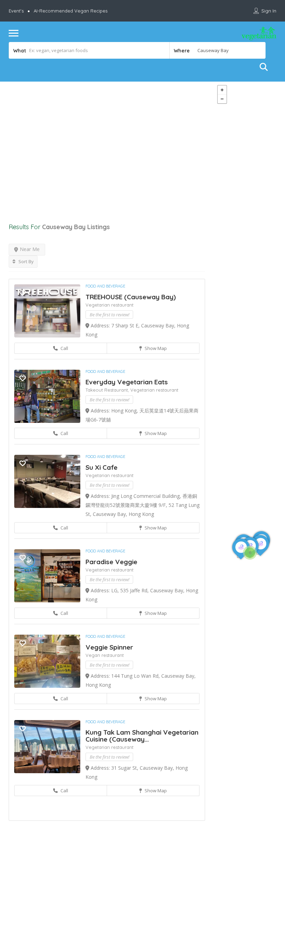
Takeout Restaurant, (108, 390)
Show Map (155, 348)
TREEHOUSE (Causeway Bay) (131, 297)
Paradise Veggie (111, 562)
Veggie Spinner (109, 647)
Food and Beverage (105, 286)
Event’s (16, 11)
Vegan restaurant (105, 655)
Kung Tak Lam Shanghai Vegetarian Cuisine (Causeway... (142, 735)
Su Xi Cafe (101, 467)
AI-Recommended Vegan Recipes (70, 11)
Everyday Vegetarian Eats (127, 382)
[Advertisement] (106, 144)
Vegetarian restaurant (109, 305)
